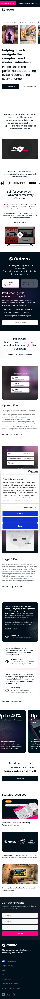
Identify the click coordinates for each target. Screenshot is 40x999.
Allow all (20, 514)
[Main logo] (8, 9)
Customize (19, 520)
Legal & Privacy (7, 966)
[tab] (6, 206)
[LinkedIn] (3, 994)
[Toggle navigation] (37, 9)
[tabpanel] (20, 307)
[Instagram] (8, 994)
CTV (14, 629)
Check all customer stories (12, 701)
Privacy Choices (11, 961)
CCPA (4, 970)
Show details (28, 507)
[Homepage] (9, 945)
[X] (14, 994)
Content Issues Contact (10, 984)
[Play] (10, 34)
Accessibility (6, 979)
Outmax (8, 629)
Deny (20, 526)
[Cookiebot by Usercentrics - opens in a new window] (28, 471)
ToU (3, 975)
